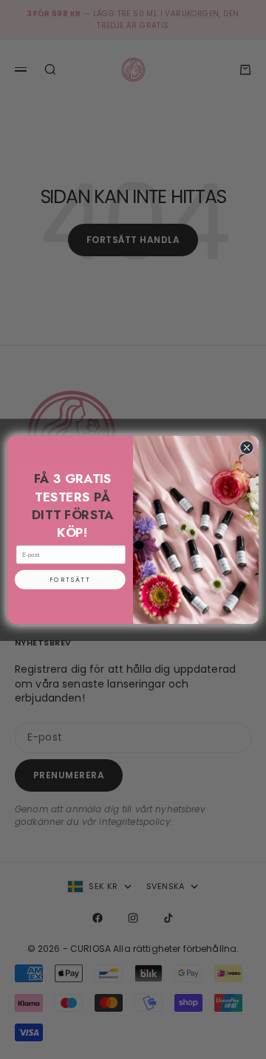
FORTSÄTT (70, 579)
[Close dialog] (246, 447)
